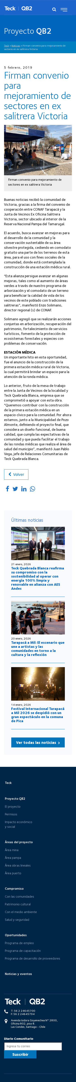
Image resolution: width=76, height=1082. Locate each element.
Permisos (11, 814)
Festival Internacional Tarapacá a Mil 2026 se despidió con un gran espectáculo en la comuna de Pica (37, 715)
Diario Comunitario (18, 1039)
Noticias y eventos (18, 974)
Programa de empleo (19, 943)
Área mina (11, 850)
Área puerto (13, 873)
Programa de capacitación (23, 951)
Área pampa (13, 858)
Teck (8, 783)
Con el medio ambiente (21, 912)
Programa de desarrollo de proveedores (32, 958)
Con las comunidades (19, 896)
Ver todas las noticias (36, 742)
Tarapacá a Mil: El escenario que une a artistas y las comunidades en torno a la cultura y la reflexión (37, 648)
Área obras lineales (18, 865)
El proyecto (12, 806)
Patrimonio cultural (18, 904)
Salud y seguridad (17, 920)
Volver (18, 474)
